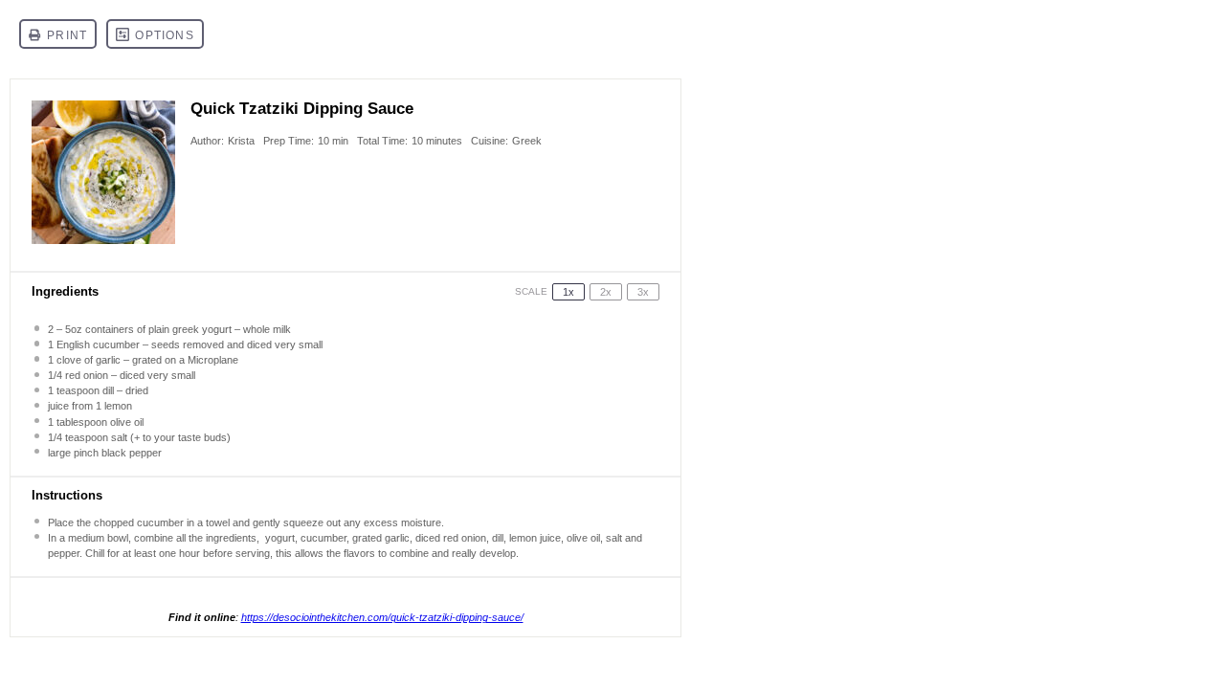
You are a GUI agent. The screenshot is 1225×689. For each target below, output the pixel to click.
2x (606, 292)
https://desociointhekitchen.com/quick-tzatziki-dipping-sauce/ (382, 617)
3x (643, 292)
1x (568, 292)
